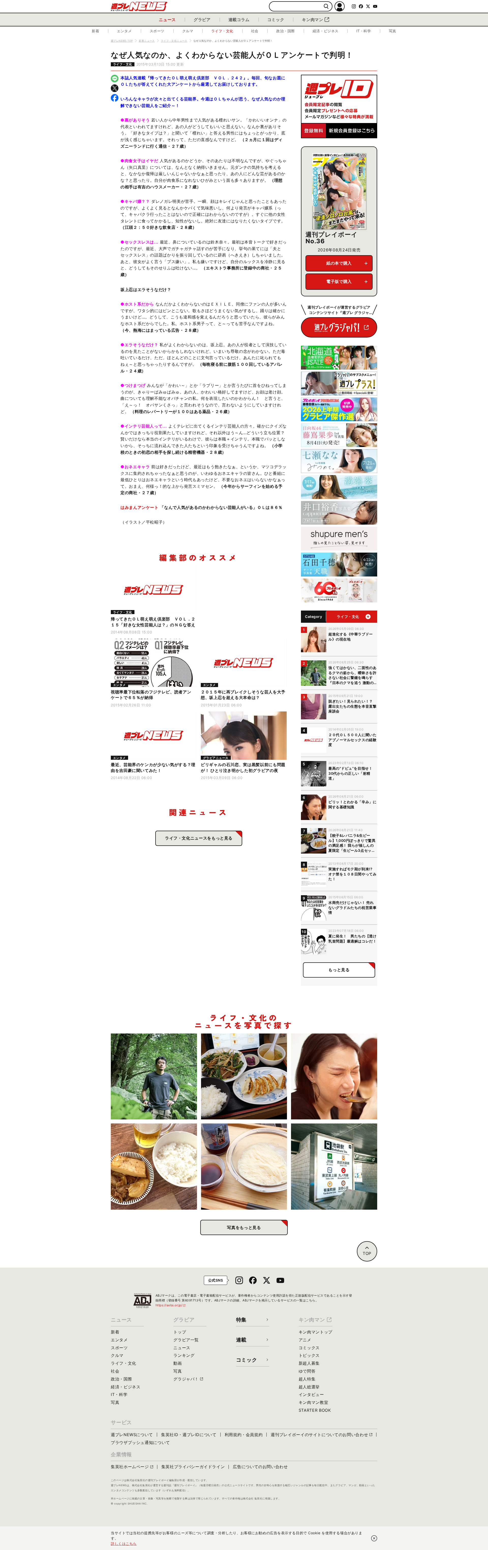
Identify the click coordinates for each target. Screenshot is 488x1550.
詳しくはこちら (124, 1543)
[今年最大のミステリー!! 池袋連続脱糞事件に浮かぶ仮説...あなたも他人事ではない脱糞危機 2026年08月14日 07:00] (334, 1166)
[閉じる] (374, 1538)
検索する (326, 6)
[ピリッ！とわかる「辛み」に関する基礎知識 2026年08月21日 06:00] (334, 1077)
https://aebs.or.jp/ (171, 1305)
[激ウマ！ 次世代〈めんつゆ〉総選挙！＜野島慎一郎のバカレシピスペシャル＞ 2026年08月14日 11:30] (244, 1166)
